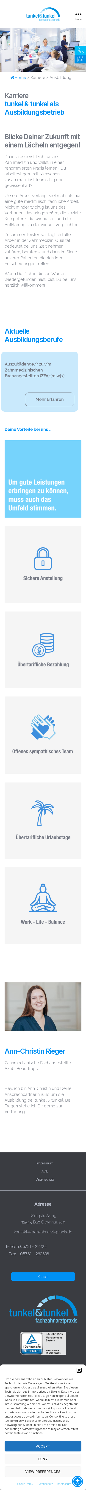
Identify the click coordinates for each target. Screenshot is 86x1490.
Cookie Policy (25, 1484)
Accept (43, 1446)
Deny (43, 1459)
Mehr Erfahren (50, 399)
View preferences (43, 1471)
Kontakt (43, 1277)
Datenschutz (45, 1484)
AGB (45, 1171)
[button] (79, 1370)
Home (20, 77)
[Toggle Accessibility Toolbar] (77, 1481)
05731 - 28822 (33, 1246)
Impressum (64, 1484)
